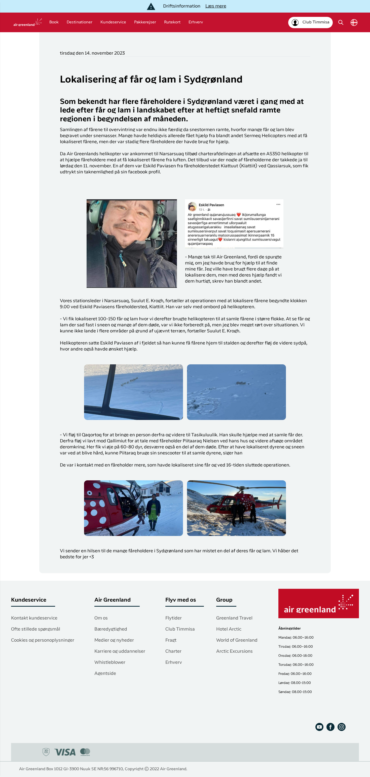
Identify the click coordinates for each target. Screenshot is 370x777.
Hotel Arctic (228, 629)
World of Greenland (236, 640)
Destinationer (79, 22)
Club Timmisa (180, 629)
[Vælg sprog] (354, 22)
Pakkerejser (145, 22)
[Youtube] (319, 727)
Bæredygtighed (110, 629)
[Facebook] (330, 727)
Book (54, 22)
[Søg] (341, 22)
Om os (101, 618)
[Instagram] (342, 727)
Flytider (173, 618)
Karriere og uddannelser (119, 651)
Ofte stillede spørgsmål (35, 629)
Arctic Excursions (234, 651)
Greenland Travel (234, 618)
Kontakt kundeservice (34, 618)
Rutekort (172, 22)
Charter (173, 651)
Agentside (105, 674)
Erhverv (196, 22)
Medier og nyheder (114, 640)
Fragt (170, 640)
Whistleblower (109, 663)
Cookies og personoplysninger (42, 640)
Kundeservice (113, 22)
